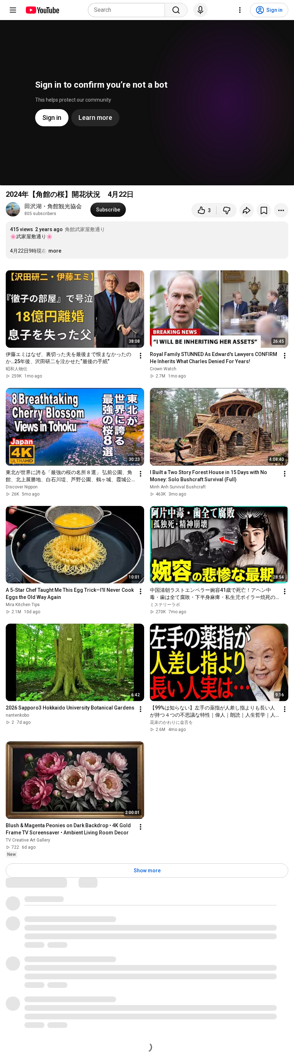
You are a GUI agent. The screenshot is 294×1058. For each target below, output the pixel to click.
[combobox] (128, 10)
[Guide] (13, 10)
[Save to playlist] (264, 210)
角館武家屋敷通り (85, 229)
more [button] (54, 251)
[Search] (176, 10)
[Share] (247, 210)
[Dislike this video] (227, 210)
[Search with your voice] (200, 10)
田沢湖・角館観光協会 (53, 206)
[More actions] (281, 210)
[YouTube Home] (42, 10)
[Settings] (240, 10)
